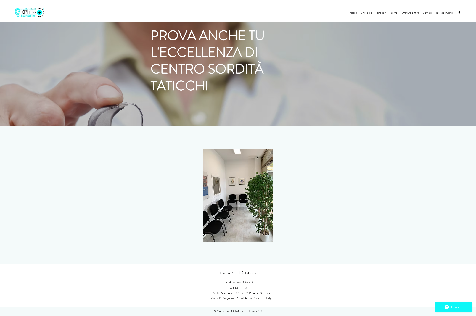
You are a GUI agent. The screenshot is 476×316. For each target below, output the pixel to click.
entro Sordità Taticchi (240, 273)
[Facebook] (459, 12)
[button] (225, 195)
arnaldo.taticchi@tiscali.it (238, 282)
